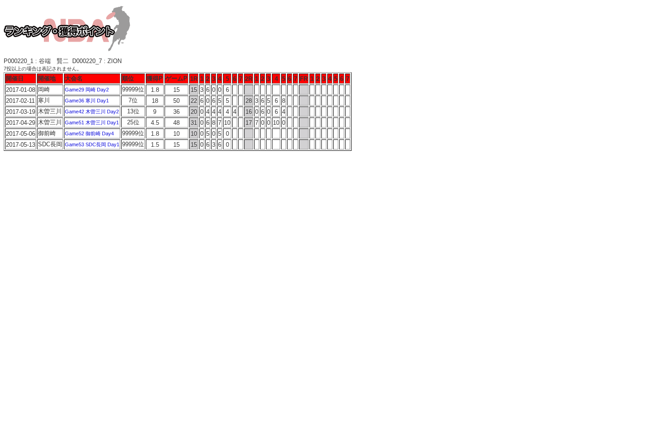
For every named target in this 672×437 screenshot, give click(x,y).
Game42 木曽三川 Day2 (92, 111)
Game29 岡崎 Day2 (87, 89)
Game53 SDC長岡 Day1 (92, 144)
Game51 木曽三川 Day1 (92, 122)
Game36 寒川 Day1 (87, 100)
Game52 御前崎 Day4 (89, 133)
